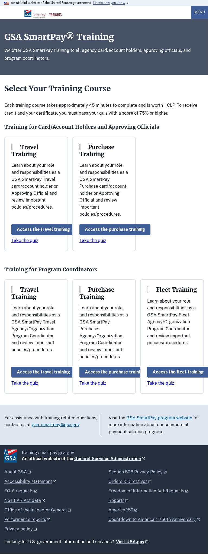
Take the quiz (24, 240)
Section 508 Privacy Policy (135, 472)
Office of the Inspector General (35, 510)
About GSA (15, 472)
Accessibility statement (28, 481)
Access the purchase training (115, 229)
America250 (120, 510)
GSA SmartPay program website (159, 417)
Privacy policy (18, 529)
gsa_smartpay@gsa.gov (55, 424)
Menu (199, 12)
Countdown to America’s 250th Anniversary (152, 519)
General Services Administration (107, 458)
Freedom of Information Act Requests (146, 491)
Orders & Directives (127, 481)
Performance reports (25, 519)
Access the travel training (43, 229)
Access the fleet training (178, 372)
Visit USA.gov (130, 541)
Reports (116, 500)
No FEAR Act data (22, 500)
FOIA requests (18, 491)
